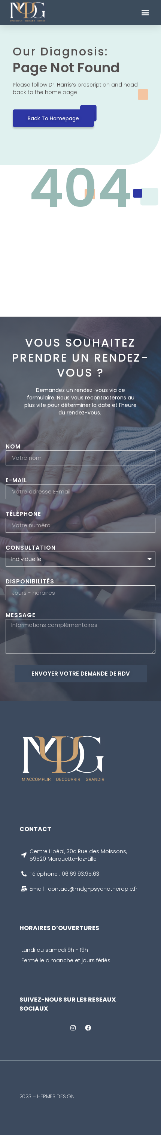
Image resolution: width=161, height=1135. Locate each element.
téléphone (23, 514)
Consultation (31, 548)
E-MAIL (16, 480)
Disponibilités (30, 581)
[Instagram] (73, 1028)
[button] (145, 12)
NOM (13, 446)
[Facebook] (88, 1028)
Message (21, 615)
